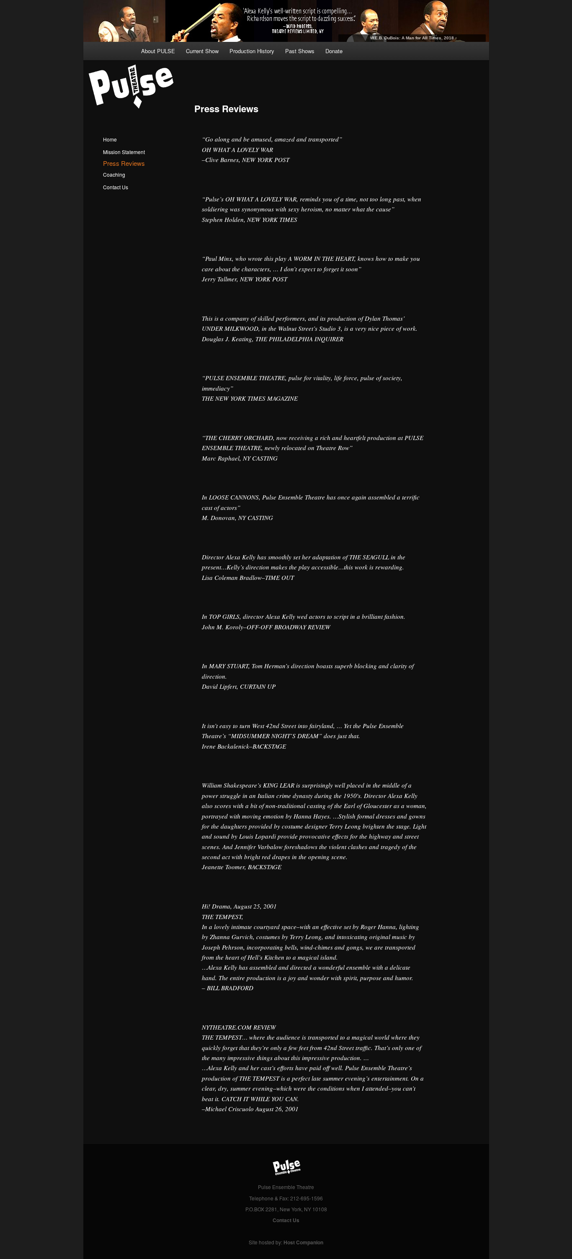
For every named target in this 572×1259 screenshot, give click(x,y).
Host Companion (303, 1242)
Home (110, 139)
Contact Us (115, 187)
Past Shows (299, 51)
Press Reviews (124, 163)
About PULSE (158, 51)
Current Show (202, 51)
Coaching (114, 174)
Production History (251, 51)
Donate (334, 51)
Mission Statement (124, 151)
